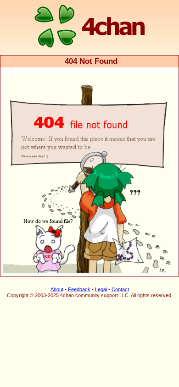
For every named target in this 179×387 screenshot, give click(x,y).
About (56, 289)
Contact (120, 289)
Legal (101, 289)
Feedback (79, 289)
